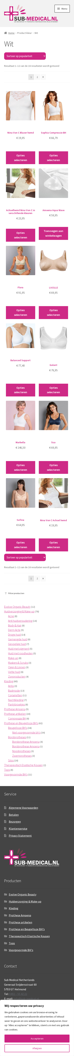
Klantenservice (18, 828)
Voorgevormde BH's (21, 950)
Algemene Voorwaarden (23, 807)
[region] (37, 1028)
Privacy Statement (20, 835)
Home (11, 33)
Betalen (14, 814)
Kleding (13, 908)
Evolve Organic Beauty (22, 894)
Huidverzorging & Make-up (25, 901)
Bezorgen (15, 821)
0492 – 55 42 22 (18, 994)
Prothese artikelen (20, 922)
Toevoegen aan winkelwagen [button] (53, 233)
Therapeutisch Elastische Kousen (29, 936)
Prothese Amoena (20, 915)
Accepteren (37, 1038)
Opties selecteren (20, 158)
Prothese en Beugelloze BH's (27, 929)
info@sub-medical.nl (26, 998)
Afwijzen (37, 1048)
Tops (12, 943)
